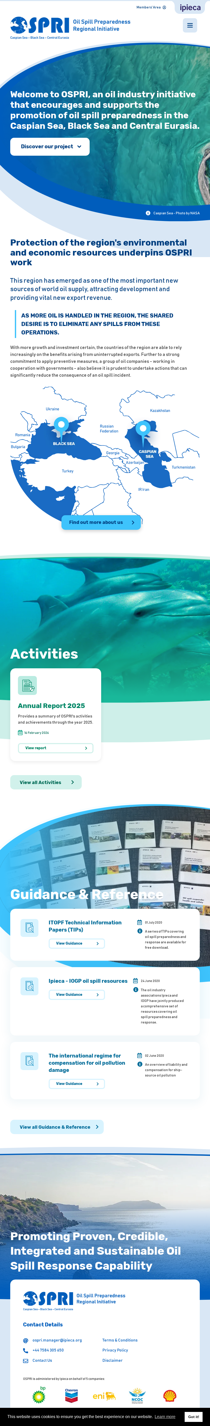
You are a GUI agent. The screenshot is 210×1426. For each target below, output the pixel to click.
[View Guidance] (105, 935)
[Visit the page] (39, 1396)
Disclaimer (112, 1360)
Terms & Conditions (120, 1340)
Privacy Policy (115, 1350)
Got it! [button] (193, 1417)
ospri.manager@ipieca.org (57, 1340)
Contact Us (42, 1360)
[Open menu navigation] (190, 25)
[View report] (55, 714)
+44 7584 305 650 (48, 1350)
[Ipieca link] (190, 7)
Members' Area (148, 7)
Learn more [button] (165, 1416)
